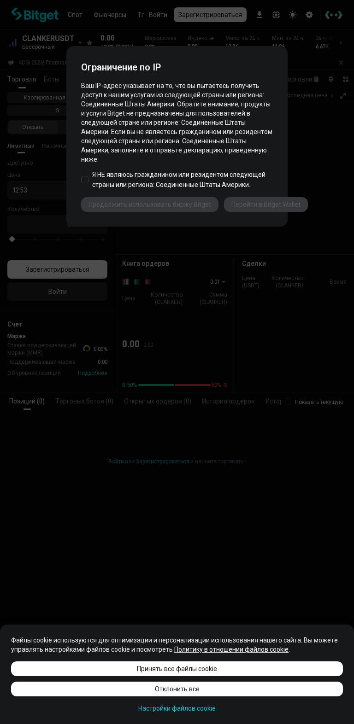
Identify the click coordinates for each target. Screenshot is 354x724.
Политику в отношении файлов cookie (231, 649)
